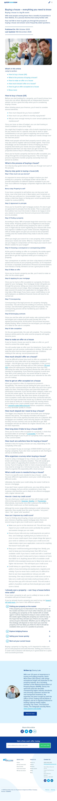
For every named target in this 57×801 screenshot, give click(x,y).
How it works (20, 766)
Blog (31, 772)
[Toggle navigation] (52, 2)
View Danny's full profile (32, 709)
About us (32, 762)
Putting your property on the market (22, 606)
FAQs (31, 770)
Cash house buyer (21, 768)
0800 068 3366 (48, 762)
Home (18, 762)
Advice (32, 764)
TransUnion (42, 501)
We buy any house (21, 770)
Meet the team (30, 713)
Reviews (32, 766)
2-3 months (31, 434)
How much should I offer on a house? (22, 84)
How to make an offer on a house (21, 81)
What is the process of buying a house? (23, 78)
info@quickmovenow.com (50, 764)
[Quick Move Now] (8, 760)
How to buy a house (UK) (18, 74)
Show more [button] (12, 90)
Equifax (31, 501)
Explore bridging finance (18, 631)
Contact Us (47, 759)
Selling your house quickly (19, 636)
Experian (25, 501)
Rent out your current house (19, 641)
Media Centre (33, 768)
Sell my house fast (21, 764)
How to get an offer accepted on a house (24, 87)
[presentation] (28, 745)
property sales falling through (19, 405)
